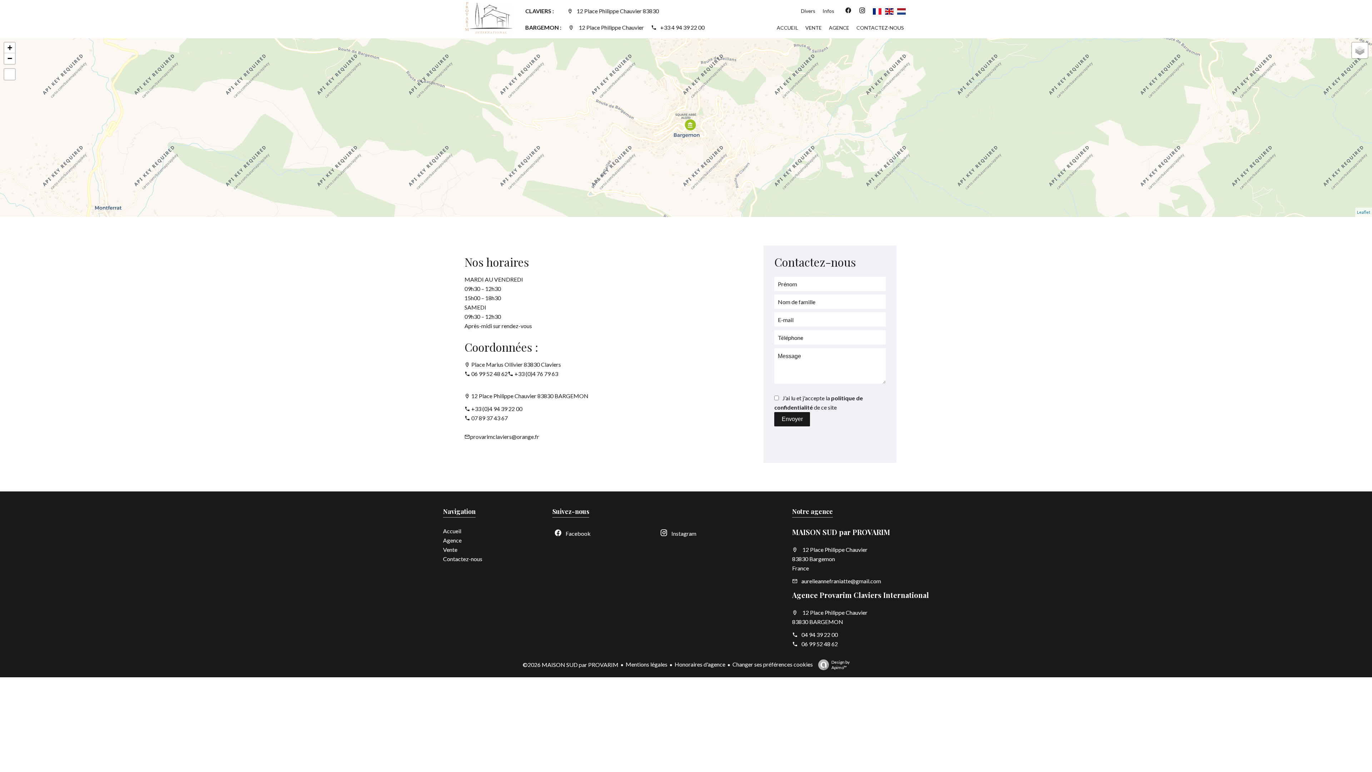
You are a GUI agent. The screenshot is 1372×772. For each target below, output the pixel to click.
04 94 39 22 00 (819, 634)
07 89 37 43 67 (489, 418)
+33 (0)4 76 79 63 (536, 373)
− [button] (10, 58)
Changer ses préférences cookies (772, 664)
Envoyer (792, 419)
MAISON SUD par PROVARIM (841, 532)
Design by (840, 664)
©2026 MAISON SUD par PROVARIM (570, 664)
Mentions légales (646, 664)
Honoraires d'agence (700, 664)
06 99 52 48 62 (489, 373)
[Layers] (1360, 50)
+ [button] (10, 47)
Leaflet (1363, 212)
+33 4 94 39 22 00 (682, 27)
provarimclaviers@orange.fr (504, 436)
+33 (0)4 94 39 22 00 (496, 408)
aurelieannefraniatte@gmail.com (841, 581)
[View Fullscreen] (9, 74)
